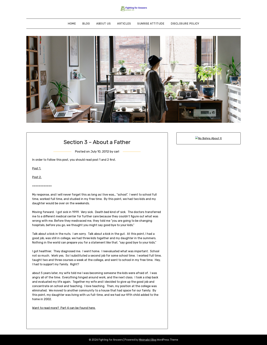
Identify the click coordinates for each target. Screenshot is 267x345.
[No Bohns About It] (208, 138)
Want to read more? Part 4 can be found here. (64, 308)
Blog (86, 23)
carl (116, 151)
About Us (103, 23)
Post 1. (36, 168)
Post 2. (37, 177)
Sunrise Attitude (150, 23)
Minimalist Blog (147, 339)
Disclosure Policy (185, 23)
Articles (124, 23)
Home (72, 23)
